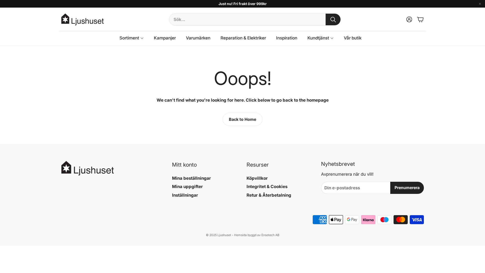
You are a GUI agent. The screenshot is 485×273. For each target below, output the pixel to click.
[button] (255, 19)
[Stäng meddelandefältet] (480, 4)
